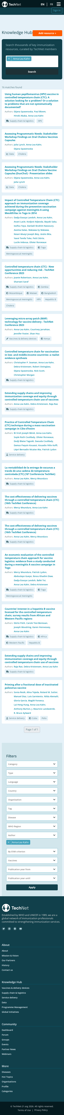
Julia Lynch (19, 144)
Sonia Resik (19, 692)
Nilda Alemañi (51, 696)
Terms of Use (24, 1110)
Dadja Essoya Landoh (25, 217)
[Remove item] (9, 58)
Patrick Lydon (49, 449)
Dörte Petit (19, 623)
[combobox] (32, 61)
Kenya (47, 338)
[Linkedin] (9, 928)
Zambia (44, 286)
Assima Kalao (20, 230)
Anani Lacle (19, 221)
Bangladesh (50, 293)
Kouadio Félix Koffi (47, 445)
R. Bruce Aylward (22, 713)
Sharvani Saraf (21, 281)
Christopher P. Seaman (25, 362)
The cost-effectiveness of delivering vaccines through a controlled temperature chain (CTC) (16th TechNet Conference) (32, 500)
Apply (32, 887)
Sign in (57, 10)
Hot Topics (7, 1076)
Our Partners (8, 960)
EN (43, 4)
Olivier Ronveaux (37, 242)
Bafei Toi (41, 580)
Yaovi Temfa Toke (23, 238)
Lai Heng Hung (21, 704)
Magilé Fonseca (36, 700)
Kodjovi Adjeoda (35, 221)
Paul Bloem (40, 111)
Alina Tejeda (33, 692)
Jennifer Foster (21, 333)
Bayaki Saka (50, 221)
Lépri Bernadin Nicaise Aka (27, 449)
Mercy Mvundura (39, 478)
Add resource (47, 33)
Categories (7, 1091)
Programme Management (15, 1007)
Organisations (9, 1081)
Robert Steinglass (41, 366)
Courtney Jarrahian (40, 329)
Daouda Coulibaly (44, 441)
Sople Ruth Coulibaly (24, 437)
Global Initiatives (10, 1012)
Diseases (6, 1072)
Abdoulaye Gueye (23, 576)
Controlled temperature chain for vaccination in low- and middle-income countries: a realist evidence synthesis (32, 355)
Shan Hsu (35, 333)
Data (11, 154)
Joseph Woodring (22, 627)
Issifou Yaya (20, 225)
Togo (43, 247)
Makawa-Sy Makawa (38, 230)
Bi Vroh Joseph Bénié (24, 433)
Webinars (6, 1054)
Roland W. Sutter (48, 692)
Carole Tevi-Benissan (36, 623)
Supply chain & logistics (21, 120)
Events (5, 1044)
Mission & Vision (10, 955)
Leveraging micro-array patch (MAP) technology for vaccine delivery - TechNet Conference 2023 (29, 322)
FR (52, 4)
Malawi (33, 293)
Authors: (9, 111)
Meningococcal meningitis (19, 253)
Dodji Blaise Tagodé (24, 441)
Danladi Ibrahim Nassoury (40, 225)
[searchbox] (32, 64)
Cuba (34, 718)
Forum (5, 1034)
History (5, 965)
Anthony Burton (22, 708)
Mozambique (15, 293)
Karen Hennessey (41, 627)
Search (32, 71)
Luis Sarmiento (35, 696)
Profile (5, 1086)
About (5, 950)
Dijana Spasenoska (23, 111)
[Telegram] (15, 928)
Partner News (9, 1049)
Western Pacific (16, 642)
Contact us (7, 970)
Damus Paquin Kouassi (25, 445)
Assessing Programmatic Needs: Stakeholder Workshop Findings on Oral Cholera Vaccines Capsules (31, 137)
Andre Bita (45, 234)
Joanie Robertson (22, 277)
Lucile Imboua (21, 242)
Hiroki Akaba (20, 115)
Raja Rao (53, 404)
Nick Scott (39, 370)
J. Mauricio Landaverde (43, 708)
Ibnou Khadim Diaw (43, 576)
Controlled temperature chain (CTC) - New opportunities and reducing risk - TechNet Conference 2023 (29, 270)
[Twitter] (3, 928)
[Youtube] (20, 928)
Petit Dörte (38, 238)
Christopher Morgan (24, 374)
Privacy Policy (41, 1110)
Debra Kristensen (22, 366)
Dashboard (7, 1030)
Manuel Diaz (20, 696)
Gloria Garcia (20, 700)
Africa (44, 636)
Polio (44, 718)
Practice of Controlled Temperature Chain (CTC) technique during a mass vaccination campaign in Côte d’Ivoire (30, 425)
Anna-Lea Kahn (35, 115)
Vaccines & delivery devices (22, 338)
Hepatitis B (50, 299)
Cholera (22, 154)
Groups (5, 1039)
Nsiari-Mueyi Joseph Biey (26, 234)
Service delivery (17, 454)
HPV (40, 120)
